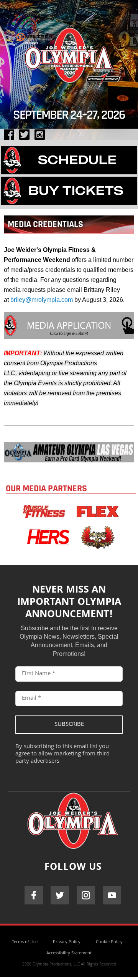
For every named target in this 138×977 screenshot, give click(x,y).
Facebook (34, 895)
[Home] (69, 53)
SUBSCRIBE (69, 725)
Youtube (112, 895)
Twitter (60, 895)
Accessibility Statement (69, 953)
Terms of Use (25, 942)
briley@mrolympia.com (41, 299)
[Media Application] (69, 337)
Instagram (86, 895)
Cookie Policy (109, 942)
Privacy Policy (66, 942)
